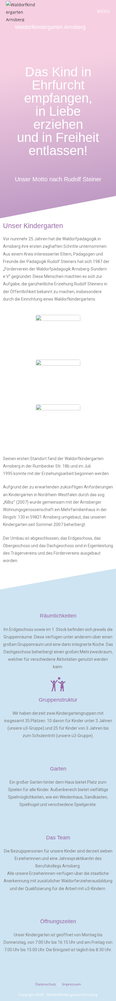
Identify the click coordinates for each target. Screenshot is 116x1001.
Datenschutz (45, 984)
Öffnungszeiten (58, 921)
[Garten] (58, 753)
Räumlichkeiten (58, 616)
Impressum (71, 984)
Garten (58, 769)
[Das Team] (58, 822)
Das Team (58, 838)
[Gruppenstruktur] (58, 684)
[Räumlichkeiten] (58, 600)
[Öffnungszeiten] (58, 905)
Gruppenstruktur (58, 700)
